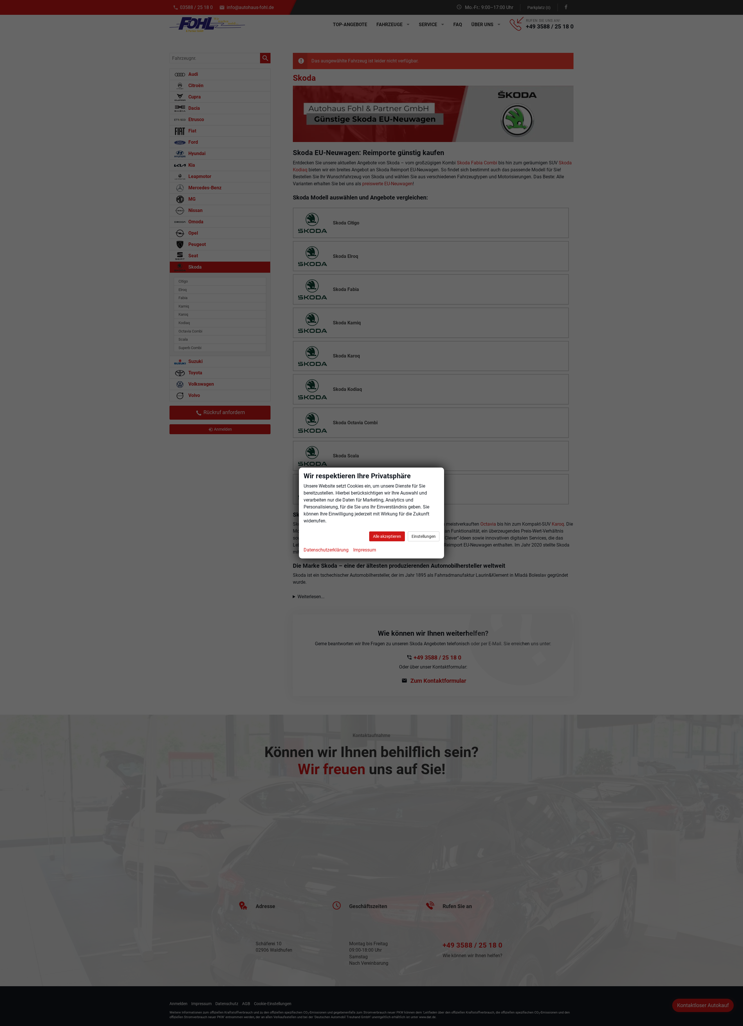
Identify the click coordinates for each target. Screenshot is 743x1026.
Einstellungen (424, 536)
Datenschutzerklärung (326, 550)
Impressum (364, 550)
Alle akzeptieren (387, 536)
